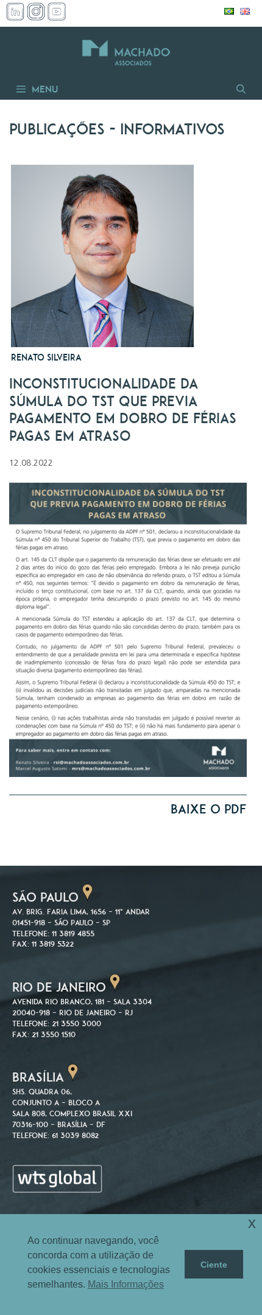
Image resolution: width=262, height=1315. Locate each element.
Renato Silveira (46, 357)
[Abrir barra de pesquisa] (240, 89)
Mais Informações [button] (126, 1284)
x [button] (252, 1223)
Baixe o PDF (209, 808)
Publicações (57, 129)
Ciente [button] (213, 1264)
